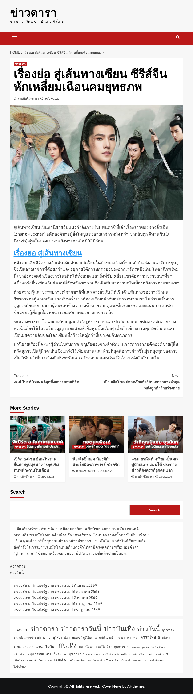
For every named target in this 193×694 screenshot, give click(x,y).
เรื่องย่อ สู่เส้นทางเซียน (48, 253)
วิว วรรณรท (133, 646)
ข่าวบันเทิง (119, 628)
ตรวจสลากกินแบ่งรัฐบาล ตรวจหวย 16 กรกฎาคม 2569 (58, 603)
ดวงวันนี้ (17, 572)
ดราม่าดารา (124, 637)
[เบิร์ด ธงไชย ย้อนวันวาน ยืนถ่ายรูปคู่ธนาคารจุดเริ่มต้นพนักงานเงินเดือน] (37, 434)
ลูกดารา (119, 647)
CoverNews (111, 686)
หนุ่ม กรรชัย (36, 654)
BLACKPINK (21, 630)
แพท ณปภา (139, 660)
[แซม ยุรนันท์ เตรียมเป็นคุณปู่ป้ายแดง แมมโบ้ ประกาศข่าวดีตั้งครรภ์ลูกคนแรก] (155, 434)
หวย (49, 654)
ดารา (135, 637)
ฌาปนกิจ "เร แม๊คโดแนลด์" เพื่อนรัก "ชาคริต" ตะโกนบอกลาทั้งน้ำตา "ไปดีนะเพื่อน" (81, 535)
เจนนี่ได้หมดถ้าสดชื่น (115, 654)
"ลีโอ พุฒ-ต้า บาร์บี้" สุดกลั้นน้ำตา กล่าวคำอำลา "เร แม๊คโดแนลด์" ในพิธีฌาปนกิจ (80, 541)
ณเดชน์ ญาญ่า (105, 637)
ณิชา (67, 637)
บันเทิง (67, 645)
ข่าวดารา (33, 12)
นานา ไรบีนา (45, 646)
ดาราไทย (148, 637)
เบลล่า (149, 654)
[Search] (178, 37)
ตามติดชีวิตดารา (28, 98)
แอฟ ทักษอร (156, 660)
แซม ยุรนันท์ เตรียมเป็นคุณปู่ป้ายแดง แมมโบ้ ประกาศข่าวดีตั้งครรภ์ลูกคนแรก (155, 465)
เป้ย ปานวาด (45, 660)
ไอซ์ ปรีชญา (20, 666)
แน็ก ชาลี (125, 660)
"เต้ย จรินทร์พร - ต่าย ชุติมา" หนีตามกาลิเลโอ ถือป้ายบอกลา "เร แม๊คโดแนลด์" (77, 529)
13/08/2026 (165, 476)
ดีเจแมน (19, 646)
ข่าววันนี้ (148, 628)
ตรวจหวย (18, 566)
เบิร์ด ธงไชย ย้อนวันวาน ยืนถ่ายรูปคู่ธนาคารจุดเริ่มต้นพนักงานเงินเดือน (36, 465)
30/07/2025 (52, 98)
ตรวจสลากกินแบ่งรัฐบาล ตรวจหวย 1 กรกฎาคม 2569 (57, 609)
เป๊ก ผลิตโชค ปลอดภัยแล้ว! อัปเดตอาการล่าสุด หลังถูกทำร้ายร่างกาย (142, 382)
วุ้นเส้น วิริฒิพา (159, 646)
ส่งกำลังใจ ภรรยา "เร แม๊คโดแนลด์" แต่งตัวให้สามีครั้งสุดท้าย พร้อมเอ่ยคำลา (76, 547)
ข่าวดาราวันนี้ (80, 628)
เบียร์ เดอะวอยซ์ (25, 660)
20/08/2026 (106, 471)
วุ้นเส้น (145, 646)
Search (18, 492)
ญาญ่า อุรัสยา (52, 637)
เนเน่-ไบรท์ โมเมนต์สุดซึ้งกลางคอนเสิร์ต (46, 379)
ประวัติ (100, 647)
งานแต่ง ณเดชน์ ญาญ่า (27, 637)
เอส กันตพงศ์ (95, 660)
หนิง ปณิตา (20, 654)
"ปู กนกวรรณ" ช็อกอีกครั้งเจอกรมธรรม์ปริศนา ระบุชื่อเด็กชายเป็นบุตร (71, 553)
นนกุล (29, 647)
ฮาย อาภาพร (93, 654)
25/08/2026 (47, 476)
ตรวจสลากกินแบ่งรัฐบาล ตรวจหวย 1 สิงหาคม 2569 (55, 597)
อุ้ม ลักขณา (76, 654)
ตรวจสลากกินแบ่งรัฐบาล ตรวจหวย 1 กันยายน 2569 (55, 585)
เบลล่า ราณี (161, 654)
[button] (15, 37)
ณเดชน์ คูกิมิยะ (82, 637)
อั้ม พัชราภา (60, 654)
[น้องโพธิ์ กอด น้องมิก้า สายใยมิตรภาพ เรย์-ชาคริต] (96, 434)
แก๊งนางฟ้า (111, 660)
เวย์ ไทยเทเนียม (77, 660)
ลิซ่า (109, 647)
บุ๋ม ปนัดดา (86, 647)
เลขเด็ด (60, 660)
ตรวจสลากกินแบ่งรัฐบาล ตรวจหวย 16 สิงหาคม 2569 (56, 591)
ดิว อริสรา (164, 637)
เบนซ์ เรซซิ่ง (136, 654)
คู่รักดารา (168, 630)
